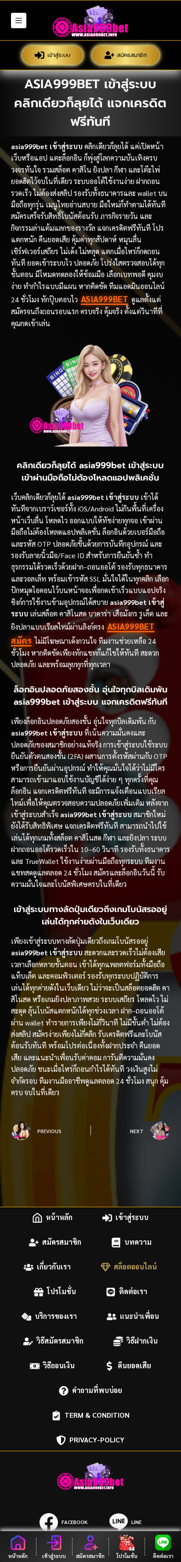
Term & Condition (97, 1415)
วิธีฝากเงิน (142, 1341)
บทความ (138, 1242)
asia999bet (104, 298)
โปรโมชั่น (61, 1291)
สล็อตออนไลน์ (135, 1267)
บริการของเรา (56, 1316)
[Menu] (18, 20)
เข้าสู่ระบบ (58, 55)
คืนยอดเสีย (134, 1366)
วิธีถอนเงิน (59, 1366)
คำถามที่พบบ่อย (97, 1390)
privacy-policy (96, 1440)
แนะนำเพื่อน (139, 1316)
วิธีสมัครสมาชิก (59, 1341)
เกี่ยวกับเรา (54, 1267)
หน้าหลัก (59, 1217)
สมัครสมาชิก (132, 55)
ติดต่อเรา (133, 1291)
